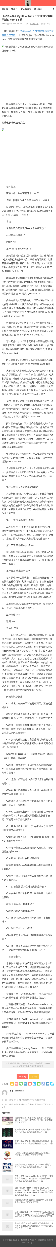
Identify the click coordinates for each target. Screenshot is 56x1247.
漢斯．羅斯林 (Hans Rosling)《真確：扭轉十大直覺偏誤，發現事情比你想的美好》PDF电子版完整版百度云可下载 (34, 1178)
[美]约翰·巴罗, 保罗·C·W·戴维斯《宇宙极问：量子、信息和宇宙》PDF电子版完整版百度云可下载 (34, 1120)
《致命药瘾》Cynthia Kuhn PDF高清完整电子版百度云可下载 (27, 17)
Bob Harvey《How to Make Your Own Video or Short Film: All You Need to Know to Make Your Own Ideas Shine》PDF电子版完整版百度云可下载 (34, 1191)
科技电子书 (34, 23)
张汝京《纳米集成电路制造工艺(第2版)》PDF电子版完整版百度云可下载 (33, 1154)
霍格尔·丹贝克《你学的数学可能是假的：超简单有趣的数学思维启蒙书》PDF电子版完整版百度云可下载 (34, 1225)
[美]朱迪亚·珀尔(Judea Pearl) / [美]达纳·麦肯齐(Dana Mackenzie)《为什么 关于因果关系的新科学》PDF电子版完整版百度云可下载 (34, 1214)
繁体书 (14, 9)
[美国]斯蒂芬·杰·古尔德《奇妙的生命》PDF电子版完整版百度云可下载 (34, 1201)
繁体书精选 (26, 9)
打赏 (35, 1076)
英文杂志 (38, 9)
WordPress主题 (36, 1240)
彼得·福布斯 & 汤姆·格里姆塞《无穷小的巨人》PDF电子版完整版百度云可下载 (33, 1130)
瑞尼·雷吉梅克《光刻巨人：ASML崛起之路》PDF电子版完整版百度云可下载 (33, 1165)
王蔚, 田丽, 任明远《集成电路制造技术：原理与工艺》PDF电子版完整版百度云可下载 (34, 1142)
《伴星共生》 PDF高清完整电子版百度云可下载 (26, 1100)
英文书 (5, 9)
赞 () (24, 1076)
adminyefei (19, 1090)
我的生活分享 (28, 3)
